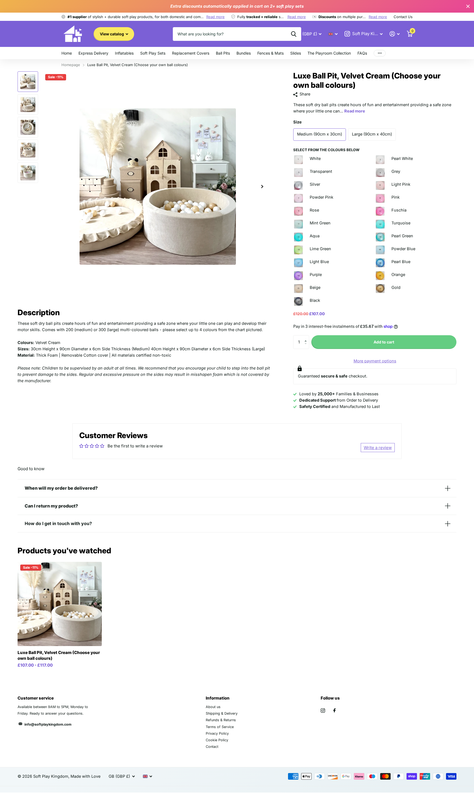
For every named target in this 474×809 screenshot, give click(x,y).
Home (66, 53)
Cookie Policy (217, 740)
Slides (295, 53)
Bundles (243, 53)
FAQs (362, 53)
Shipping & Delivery (222, 713)
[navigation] (28, 81)
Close (468, 6)
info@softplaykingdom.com (47, 724)
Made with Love (85, 776)
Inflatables (124, 53)
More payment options (375, 361)
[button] (262, 186)
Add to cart (384, 342)
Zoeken (293, 34)
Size (297, 122)
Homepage (70, 65)
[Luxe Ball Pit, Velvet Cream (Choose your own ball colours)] (60, 604)
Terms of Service (220, 727)
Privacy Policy (217, 733)
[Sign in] (395, 34)
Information (218, 698)
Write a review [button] (378, 447)
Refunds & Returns (221, 720)
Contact (212, 747)
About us (213, 707)
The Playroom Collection (329, 53)
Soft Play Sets (152, 53)
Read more (215, 17)
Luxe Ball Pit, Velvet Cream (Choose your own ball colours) (59, 655)
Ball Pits (223, 53)
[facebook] (334, 710)
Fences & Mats (270, 53)
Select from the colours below (326, 150)
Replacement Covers (190, 53)
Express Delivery (93, 53)
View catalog (112, 34)
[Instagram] (323, 710)
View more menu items (380, 53)
